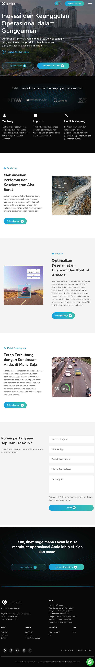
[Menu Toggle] (90, 3)
